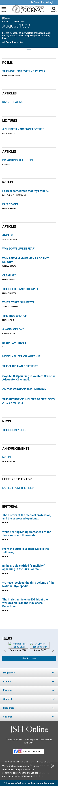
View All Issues (29, 658)
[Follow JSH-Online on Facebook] (16, 751)
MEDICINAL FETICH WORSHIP (21, 356)
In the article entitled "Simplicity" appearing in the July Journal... (23, 567)
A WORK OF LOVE (13, 329)
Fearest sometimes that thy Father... (25, 190)
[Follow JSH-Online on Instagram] (20, 751)
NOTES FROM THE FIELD (18, 487)
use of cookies (25, 776)
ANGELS (7, 235)
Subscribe (39, 2)
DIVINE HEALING (12, 102)
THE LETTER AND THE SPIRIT (21, 288)
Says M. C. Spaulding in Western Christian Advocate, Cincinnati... (29, 377)
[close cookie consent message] (52, 766)
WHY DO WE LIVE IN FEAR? (19, 248)
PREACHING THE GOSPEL (18, 160)
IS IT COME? (10, 204)
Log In (51, 2)
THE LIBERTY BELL (14, 429)
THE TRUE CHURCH (14, 315)
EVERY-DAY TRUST (14, 342)
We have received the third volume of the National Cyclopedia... (28, 584)
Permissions (46, 739)
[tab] (29, 672)
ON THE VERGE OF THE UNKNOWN (24, 389)
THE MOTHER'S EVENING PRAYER (23, 71)
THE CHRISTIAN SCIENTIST (20, 366)
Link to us (29, 742)
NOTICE (7, 457)
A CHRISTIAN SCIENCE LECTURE (23, 129)
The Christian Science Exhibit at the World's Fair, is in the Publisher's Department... (25, 603)
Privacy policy (31, 739)
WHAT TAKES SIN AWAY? (18, 302)
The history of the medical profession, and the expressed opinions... (26, 516)
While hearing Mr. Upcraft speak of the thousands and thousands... (26, 533)
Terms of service (14, 739)
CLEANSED (9, 275)
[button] (29, 672)
